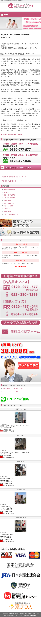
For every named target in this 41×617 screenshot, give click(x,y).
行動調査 (6, 192)
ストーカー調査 (8, 206)
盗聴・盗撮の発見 (9, 203)
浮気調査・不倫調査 (9, 189)
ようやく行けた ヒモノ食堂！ (11, 391)
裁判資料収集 (7, 211)
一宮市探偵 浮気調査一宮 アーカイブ (13, 177)
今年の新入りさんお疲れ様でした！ (13, 388)
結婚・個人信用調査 (9, 195)
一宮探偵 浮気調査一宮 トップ (11, 181)
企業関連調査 (7, 200)
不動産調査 (7, 208)
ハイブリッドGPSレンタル (11, 214)
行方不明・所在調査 (9, 198)
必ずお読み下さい (20, 266)
